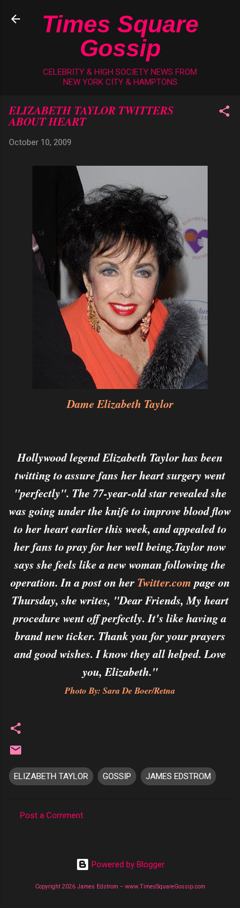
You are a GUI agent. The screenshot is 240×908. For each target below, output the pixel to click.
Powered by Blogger (127, 864)
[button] (224, 113)
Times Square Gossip (120, 36)
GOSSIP (117, 776)
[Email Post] (15, 754)
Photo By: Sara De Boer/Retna (120, 690)
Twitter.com (164, 582)
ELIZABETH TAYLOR (51, 776)
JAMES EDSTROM (178, 776)
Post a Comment (51, 815)
